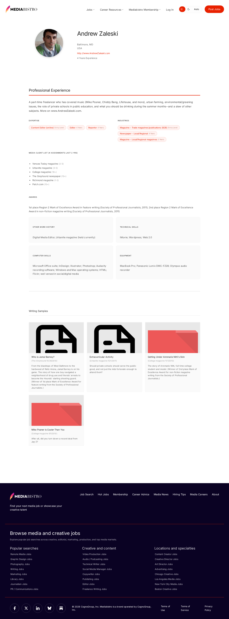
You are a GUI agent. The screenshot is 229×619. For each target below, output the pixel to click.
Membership (120, 494)
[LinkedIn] (37, 608)
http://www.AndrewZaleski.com (93, 53)
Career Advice (140, 494)
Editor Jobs (88, 584)
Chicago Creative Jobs (167, 574)
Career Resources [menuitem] (110, 9)
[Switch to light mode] (182, 9)
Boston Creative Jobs (166, 589)
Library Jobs (17, 579)
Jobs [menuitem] (89, 9)
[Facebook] (14, 608)
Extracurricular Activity (101, 357)
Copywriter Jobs (91, 574)
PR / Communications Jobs (24, 589)
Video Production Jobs (94, 554)
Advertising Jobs (163, 569)
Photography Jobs (20, 564)
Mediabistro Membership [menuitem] (143, 9)
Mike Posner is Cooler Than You (47, 429)
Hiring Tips (179, 494)
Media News (161, 494)
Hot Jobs (103, 494)
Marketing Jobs (18, 574)
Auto (196, 9)
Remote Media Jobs (20, 554)
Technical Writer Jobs (94, 564)
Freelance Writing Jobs (95, 589)
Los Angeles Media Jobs (167, 579)
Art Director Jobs (164, 564)
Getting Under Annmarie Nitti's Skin (166, 357)
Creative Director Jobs (166, 559)
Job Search (86, 494)
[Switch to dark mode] (189, 9)
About (215, 494)
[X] (26, 608)
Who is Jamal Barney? (42, 357)
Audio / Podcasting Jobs (95, 559)
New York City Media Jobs (169, 584)
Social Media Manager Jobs (97, 569)
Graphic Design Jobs (21, 559)
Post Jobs (214, 9)
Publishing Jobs (91, 579)
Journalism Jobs (18, 584)
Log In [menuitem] (170, 9)
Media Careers (199, 494)
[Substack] (61, 608)
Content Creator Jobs (166, 554)
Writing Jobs (17, 569)
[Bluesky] (49, 608)
